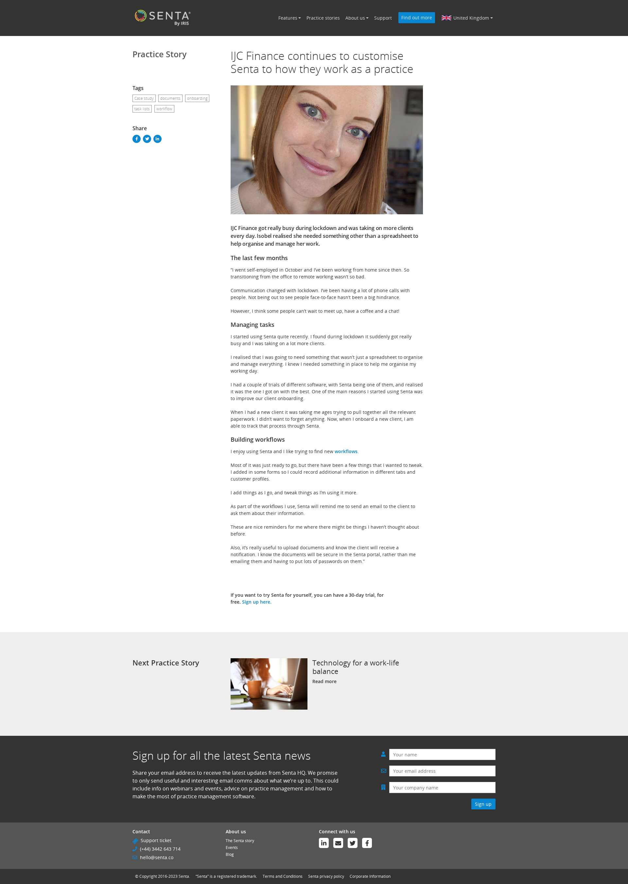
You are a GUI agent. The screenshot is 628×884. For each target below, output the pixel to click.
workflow (164, 109)
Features (287, 18)
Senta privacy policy (326, 876)
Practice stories (323, 18)
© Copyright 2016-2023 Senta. (162, 876)
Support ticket (156, 840)
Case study (144, 98)
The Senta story (240, 840)
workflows (346, 451)
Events (232, 847)
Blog (230, 854)
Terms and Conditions (283, 876)
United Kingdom (471, 18)
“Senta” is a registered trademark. (226, 876)
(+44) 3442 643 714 (160, 849)
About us (355, 18)
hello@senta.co (156, 857)
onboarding (197, 98)
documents (170, 98)
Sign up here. (256, 602)
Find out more (416, 17)
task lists (142, 109)
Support (383, 18)
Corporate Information (370, 876)
